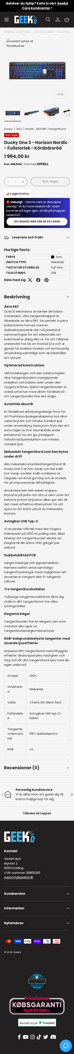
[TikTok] (39, 1037)
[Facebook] (19, 1037)
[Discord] (53, 1037)
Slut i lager (50, 182)
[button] (66, 19)
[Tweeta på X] (30, 280)
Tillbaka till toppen (37, 813)
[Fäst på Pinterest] (46, 280)
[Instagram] (32, 1037)
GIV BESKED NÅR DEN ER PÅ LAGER (37, 221)
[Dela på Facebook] (38, 280)
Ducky (8, 129)
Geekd (17, 952)
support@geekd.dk (18, 877)
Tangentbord (57, 129)
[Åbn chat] (66, 1046)
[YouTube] (25, 1037)
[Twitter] (45, 1037)
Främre (9, 32)
